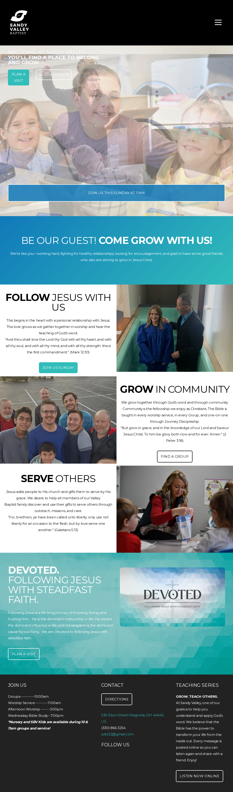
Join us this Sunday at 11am (116, 193)
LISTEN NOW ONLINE (199, 776)
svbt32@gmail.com (117, 734)
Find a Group (175, 456)
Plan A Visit (18, 77)
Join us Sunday (58, 367)
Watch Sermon (53, 74)
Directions (116, 699)
